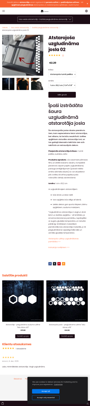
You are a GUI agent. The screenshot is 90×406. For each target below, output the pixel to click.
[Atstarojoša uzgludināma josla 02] (8, 84)
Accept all (46, 391)
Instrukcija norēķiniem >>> (58, 247)
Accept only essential (46, 397)
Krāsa (50, 69)
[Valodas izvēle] (86, 11)
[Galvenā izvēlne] (4, 11)
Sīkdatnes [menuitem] (18, 379)
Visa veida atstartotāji (20, 27)
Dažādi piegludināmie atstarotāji (45, 27)
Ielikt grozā (62, 94)
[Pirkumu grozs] (2, 403)
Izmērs (51, 80)
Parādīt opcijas (23, 336)
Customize (58, 384)
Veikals (5, 27)
